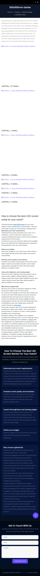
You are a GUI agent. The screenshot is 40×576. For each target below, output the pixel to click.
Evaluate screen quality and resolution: (18, 391)
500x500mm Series (20, 14)
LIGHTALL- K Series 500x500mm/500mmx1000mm (13, 202)
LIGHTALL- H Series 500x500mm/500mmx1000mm (13, 184)
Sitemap (25, 572)
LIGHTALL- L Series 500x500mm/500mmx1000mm (13, 131)
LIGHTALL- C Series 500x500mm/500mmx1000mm (13, 193)
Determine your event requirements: (17, 368)
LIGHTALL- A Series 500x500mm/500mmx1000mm (13, 175)
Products (17, 12)
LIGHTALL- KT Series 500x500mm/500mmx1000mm (13, 86)
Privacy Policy (33, 572)
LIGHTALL (10, 12)
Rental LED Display (27, 12)
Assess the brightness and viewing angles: (20, 409)
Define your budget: (11, 430)
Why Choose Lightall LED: (13, 447)
